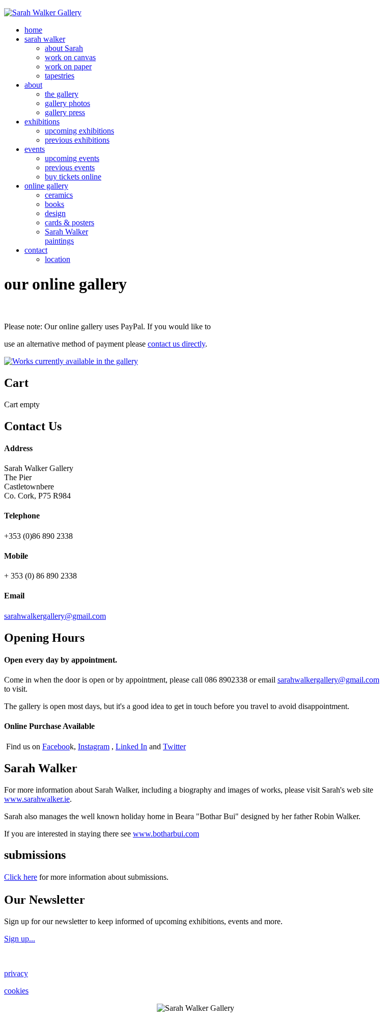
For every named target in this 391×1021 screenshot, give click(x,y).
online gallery (46, 185)
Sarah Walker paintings (66, 236)
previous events (70, 167)
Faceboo (56, 746)
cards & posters (69, 222)
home (33, 29)
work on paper (68, 66)
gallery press (65, 112)
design (55, 213)
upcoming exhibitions (79, 130)
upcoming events (72, 158)
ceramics (59, 195)
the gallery (61, 94)
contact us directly (176, 343)
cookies (16, 990)
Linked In (131, 746)
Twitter (174, 746)
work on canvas (70, 57)
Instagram (93, 746)
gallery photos (67, 103)
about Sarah (64, 48)
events (34, 149)
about (33, 85)
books (54, 204)
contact (35, 250)
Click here (20, 877)
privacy (16, 973)
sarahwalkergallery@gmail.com (55, 616)
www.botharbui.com (166, 833)
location (57, 259)
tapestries (59, 75)
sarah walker (44, 39)
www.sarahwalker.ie (37, 799)
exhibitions (42, 121)
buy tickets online (73, 176)
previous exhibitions (77, 140)
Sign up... (19, 938)
